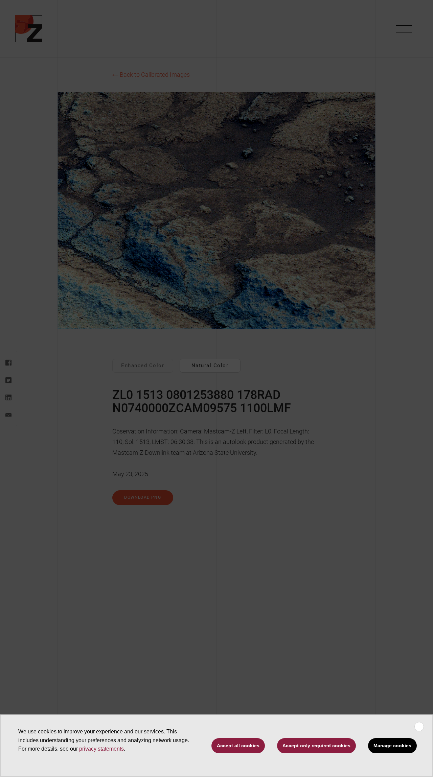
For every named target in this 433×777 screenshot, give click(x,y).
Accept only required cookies (316, 745)
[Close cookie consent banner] (419, 726)
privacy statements (101, 749)
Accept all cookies (238, 745)
